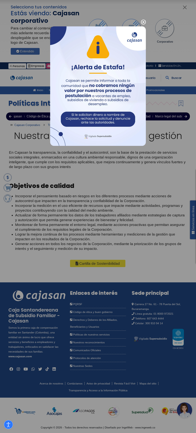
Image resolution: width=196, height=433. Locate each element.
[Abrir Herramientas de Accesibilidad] (8, 424)
